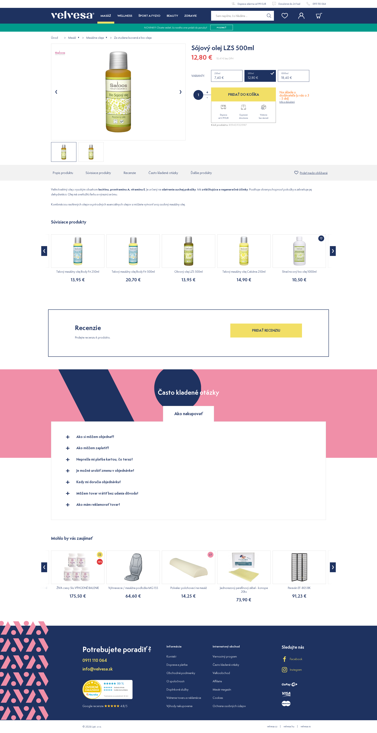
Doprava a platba (177, 665)
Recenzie (130, 173)
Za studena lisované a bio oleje (133, 38)
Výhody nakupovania (179, 706)
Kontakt (171, 656)
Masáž (72, 38)
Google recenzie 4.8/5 (104, 706)
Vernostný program (225, 656)
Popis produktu (63, 173)
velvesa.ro (306, 726)
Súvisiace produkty (98, 173)
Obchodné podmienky (181, 673)
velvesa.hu (289, 726)
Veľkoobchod (221, 673)
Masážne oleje (95, 38)
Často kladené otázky (163, 173)
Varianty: (198, 75)
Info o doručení (287, 102)
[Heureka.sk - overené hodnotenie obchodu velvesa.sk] (107, 698)
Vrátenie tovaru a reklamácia (184, 698)
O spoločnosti (175, 681)
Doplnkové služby (177, 689)
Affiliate (217, 681)
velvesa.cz (272, 726)
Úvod (54, 38)
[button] (44, 251)
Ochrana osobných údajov (229, 706)
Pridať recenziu (266, 330)
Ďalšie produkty (201, 173)
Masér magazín (222, 689)
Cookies (218, 698)
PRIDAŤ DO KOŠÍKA (243, 94)
